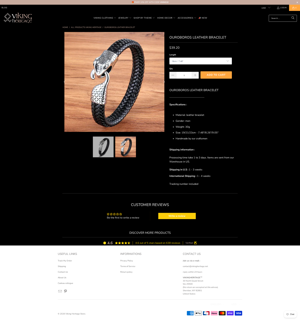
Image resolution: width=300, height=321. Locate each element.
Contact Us (63, 272)
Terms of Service (127, 266)
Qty (171, 68)
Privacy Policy (126, 260)
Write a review (176, 216)
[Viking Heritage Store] (17, 18)
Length (172, 54)
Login (283, 7)
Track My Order (65, 260)
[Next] (163, 82)
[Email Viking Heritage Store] (60, 291)
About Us (62, 277)
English (215, 304)
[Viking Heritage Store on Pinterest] (65, 291)
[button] (105, 18)
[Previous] (64, 82)
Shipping (62, 266)
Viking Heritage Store (75, 313)
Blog (4, 7)
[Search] (293, 18)
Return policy (126, 272)
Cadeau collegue (65, 283)
